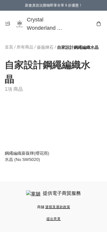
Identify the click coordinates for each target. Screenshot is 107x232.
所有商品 (25, 47)
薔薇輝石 (45, 47)
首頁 (9, 47)
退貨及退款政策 (57, 207)
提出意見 (53, 219)
